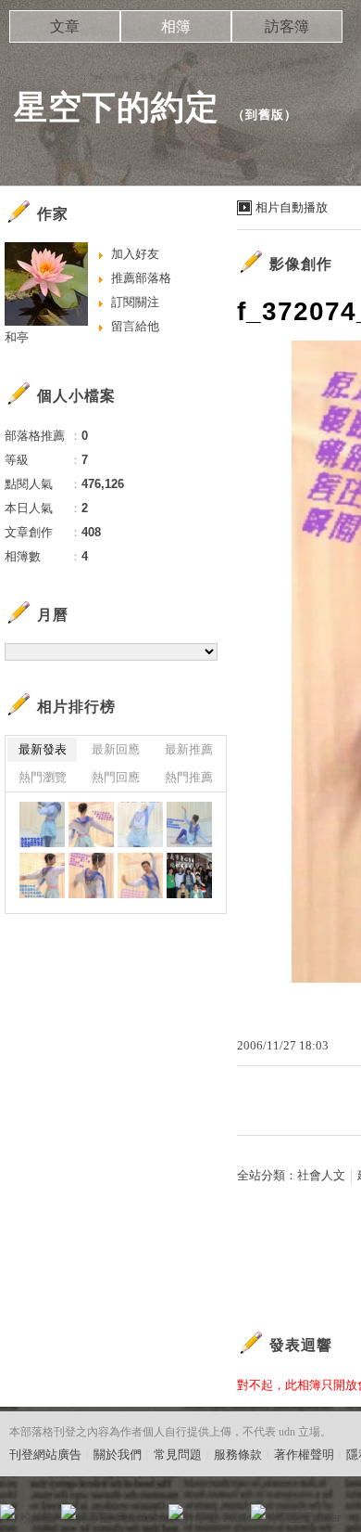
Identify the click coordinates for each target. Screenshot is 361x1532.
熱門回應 (116, 777)
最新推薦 (189, 749)
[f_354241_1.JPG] (189, 875)
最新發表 (43, 749)
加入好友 (135, 254)
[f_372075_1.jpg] (42, 875)
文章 (65, 26)
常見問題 (178, 1454)
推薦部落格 (141, 278)
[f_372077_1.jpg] (140, 824)
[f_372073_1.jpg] (140, 875)
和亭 (17, 337)
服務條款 (238, 1454)
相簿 (176, 26)
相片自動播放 (291, 207)
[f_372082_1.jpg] (91, 824)
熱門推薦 (189, 777)
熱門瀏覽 (43, 777)
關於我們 (117, 1454)
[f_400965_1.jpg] (42, 824)
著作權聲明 (304, 1454)
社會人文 (321, 1175)
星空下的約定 (116, 107)
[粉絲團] (7, 1511)
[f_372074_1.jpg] (91, 875)
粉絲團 (37, 1518)
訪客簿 (287, 26)
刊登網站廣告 (45, 1454)
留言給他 (135, 326)
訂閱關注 (135, 302)
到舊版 (264, 115)
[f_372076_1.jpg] (189, 824)
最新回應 (116, 749)
